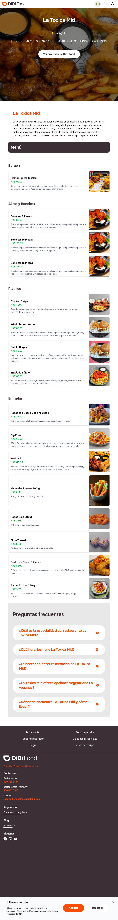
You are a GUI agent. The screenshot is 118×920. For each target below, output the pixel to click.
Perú (35, 766)
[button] (59, 54)
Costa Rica (18, 766)
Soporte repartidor (33, 738)
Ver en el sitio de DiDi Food (59, 54)
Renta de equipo (85, 745)
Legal (33, 745)
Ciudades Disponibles (85, 738)
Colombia (7, 766)
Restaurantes (33, 732)
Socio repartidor (85, 732)
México (28, 766)
